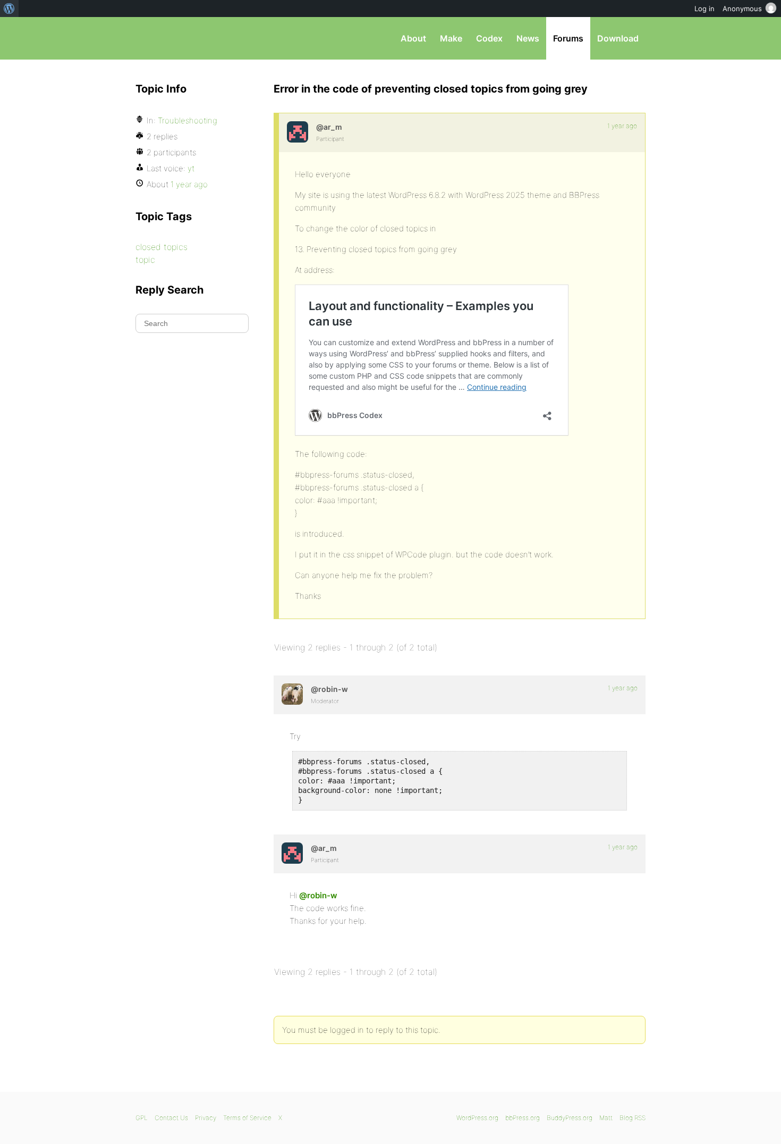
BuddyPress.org (569, 1118)
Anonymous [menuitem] (742, 8)
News (527, 38)
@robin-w (318, 895)
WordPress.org (477, 1118)
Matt (606, 1118)
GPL (141, 1118)
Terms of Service (247, 1118)
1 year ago (622, 126)
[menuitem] (9, 8)
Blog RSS (632, 1118)
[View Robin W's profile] (292, 694)
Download (618, 38)
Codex (489, 38)
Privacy (205, 1118)
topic (145, 259)
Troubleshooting (187, 120)
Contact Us (171, 1118)
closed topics (161, 246)
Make (451, 38)
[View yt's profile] (297, 132)
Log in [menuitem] (704, 8)
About (413, 38)
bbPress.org (190, 38)
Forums (568, 38)
